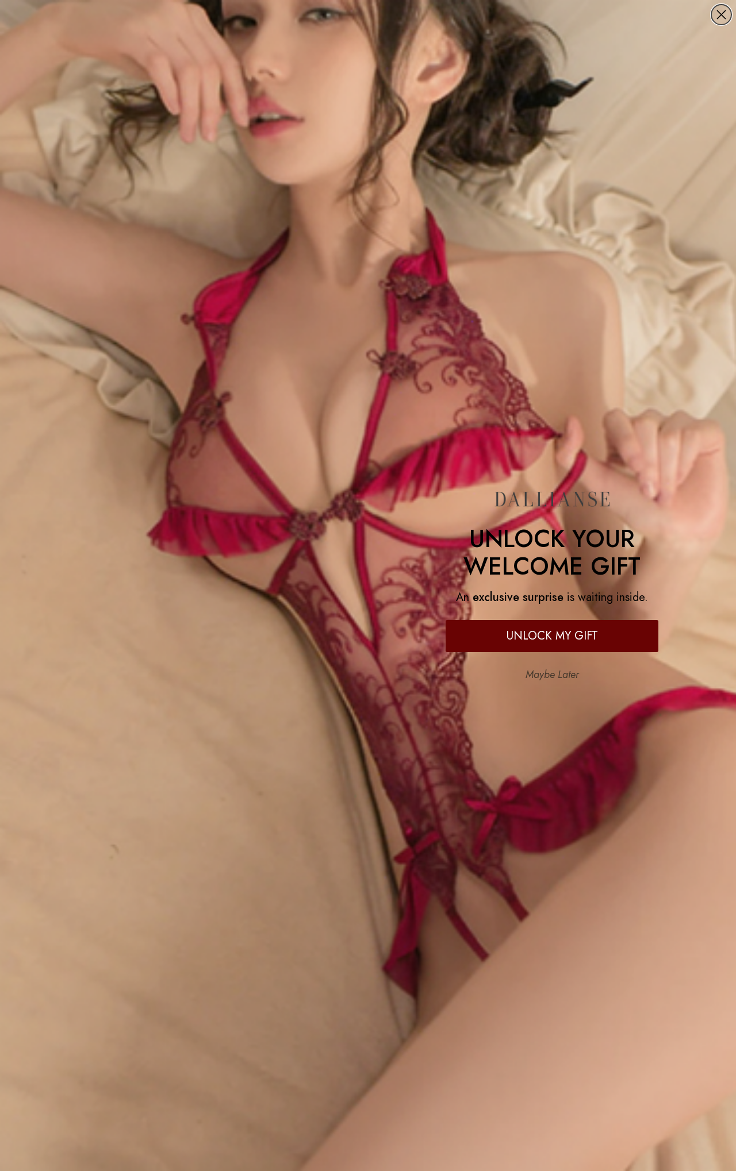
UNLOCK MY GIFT (552, 635)
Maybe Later (552, 674)
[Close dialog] (721, 15)
